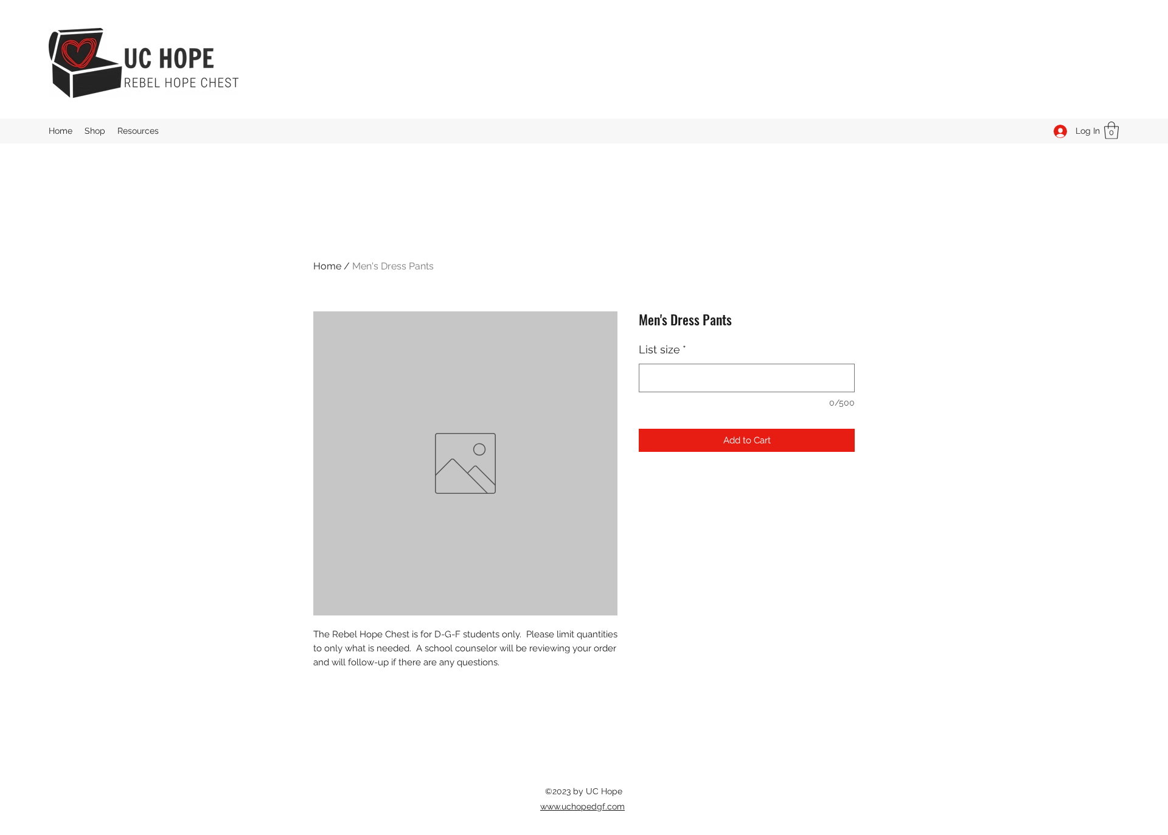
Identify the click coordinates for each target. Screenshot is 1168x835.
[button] (1111, 130)
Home (327, 266)
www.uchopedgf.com (582, 806)
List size (662, 349)
